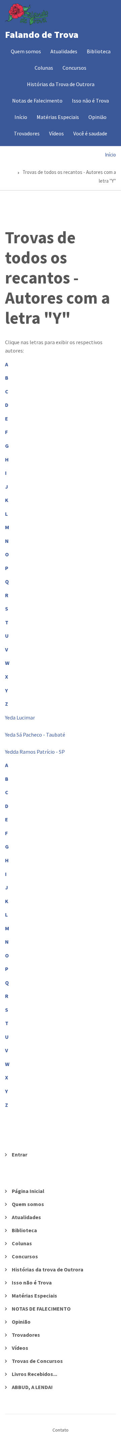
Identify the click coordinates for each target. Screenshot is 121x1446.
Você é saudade (90, 133)
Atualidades (63, 51)
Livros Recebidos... (34, 1374)
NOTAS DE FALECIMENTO (41, 1308)
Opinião (97, 117)
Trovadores (27, 133)
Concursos (74, 67)
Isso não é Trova (90, 100)
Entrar (19, 1154)
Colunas (44, 67)
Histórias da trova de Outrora (47, 1269)
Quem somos (26, 51)
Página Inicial (28, 1191)
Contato (60, 1430)
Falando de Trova (41, 34)
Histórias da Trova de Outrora (60, 84)
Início (20, 117)
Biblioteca (99, 51)
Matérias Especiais (58, 117)
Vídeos (56, 133)
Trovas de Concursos (37, 1361)
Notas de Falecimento (37, 100)
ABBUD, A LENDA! (32, 1387)
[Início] (26, 13)
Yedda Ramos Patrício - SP (35, 751)
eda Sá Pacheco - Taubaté (36, 734)
